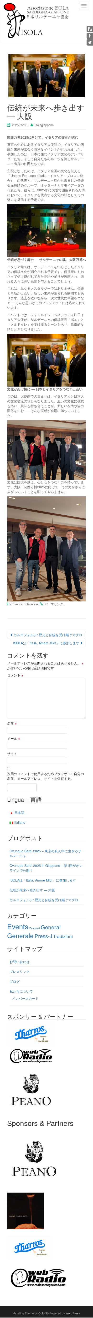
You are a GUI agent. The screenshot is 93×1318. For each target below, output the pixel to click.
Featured (34, 928)
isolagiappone (44, 125)
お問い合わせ (20, 961)
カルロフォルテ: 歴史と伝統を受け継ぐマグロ (47, 634)
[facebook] (90, 35)
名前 (12, 723)
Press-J (43, 936)
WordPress (73, 1313)
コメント (15, 675)
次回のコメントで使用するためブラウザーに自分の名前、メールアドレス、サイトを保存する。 (45, 776)
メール (13, 738)
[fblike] (90, 29)
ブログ (15, 981)
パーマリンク (54, 604)
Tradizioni (63, 936)
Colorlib (43, 1313)
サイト (12, 753)
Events (17, 604)
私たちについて (21, 991)
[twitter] (90, 42)
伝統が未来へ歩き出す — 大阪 (32, 890)
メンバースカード (25, 998)
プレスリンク (20, 971)
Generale (32, 604)
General (51, 927)
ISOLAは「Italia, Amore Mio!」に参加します (46, 643)
